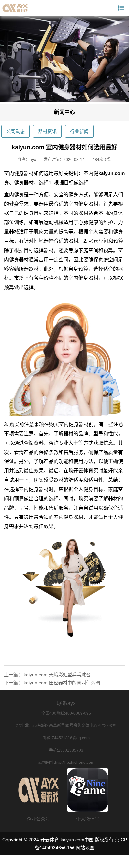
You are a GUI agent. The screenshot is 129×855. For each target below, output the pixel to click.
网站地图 (85, 847)
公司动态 (15, 131)
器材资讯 (47, 131)
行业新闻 (79, 131)
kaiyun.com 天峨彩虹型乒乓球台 (57, 674)
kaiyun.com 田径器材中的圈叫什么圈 (62, 682)
